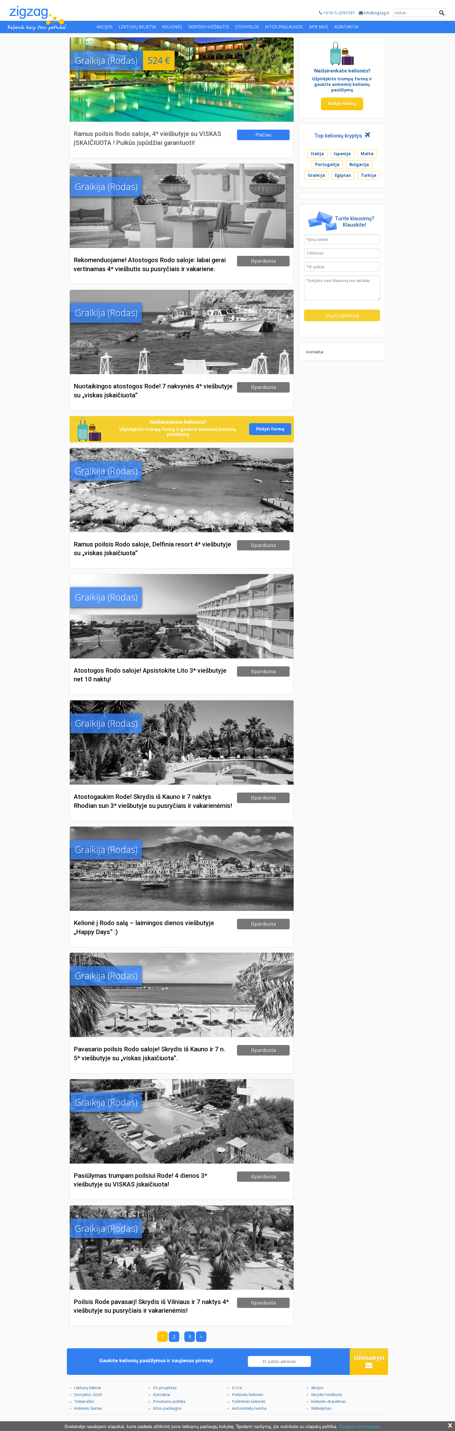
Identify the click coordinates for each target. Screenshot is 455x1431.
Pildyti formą (270, 429)
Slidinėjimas (321, 1408)
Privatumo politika (169, 1401)
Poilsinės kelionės (247, 1394)
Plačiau (263, 134)
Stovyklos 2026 (88, 1394)
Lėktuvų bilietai (87, 1387)
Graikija (316, 175)
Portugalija (327, 164)
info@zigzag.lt (376, 12)
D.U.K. (237, 1387)
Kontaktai (314, 351)
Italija (317, 154)
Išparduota (263, 261)
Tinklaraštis (84, 1401)
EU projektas (165, 1387)
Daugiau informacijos (359, 1426)
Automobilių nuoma (249, 1408)
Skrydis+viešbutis (326, 1394)
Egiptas (343, 175)
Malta (367, 154)
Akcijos (317, 1387)
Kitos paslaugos (167, 1408)
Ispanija (342, 154)
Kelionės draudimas (328, 1401)
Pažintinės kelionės (249, 1401)
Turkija (368, 175)
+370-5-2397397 (338, 12)
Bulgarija (359, 164)
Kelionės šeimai (88, 1408)
